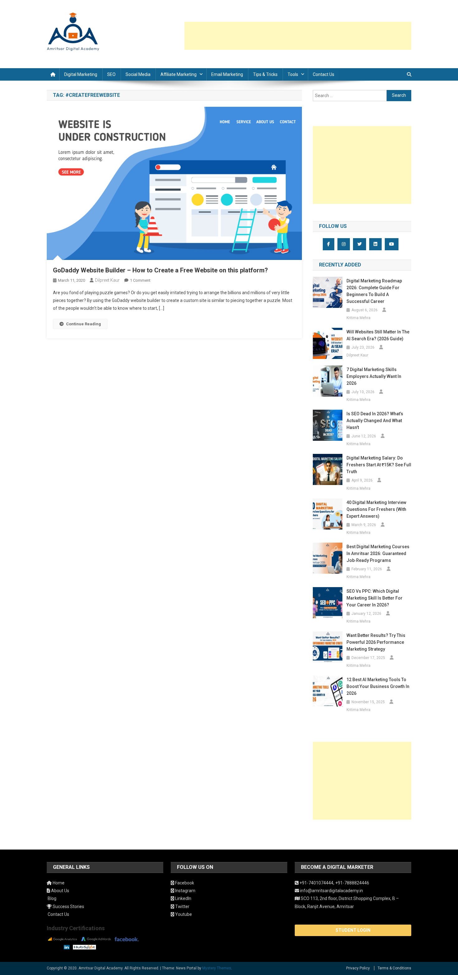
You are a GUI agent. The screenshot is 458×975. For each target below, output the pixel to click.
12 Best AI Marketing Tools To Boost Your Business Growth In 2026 (377, 686)
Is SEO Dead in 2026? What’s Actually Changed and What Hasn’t (374, 420)
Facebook (184, 882)
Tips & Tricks (265, 74)
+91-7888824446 (352, 882)
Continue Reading (83, 324)
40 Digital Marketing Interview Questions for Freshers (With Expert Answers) (376, 509)
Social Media (138, 74)
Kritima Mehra (358, 318)
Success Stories (68, 906)
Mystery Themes (216, 968)
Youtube (183, 914)
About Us (59, 890)
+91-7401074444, (316, 882)
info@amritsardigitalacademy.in (331, 890)
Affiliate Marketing (178, 74)
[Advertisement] (297, 36)
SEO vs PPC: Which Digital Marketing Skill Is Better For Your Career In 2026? (374, 598)
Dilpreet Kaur (107, 280)
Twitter (181, 906)
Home (58, 882)
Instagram (184, 890)
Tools (293, 74)
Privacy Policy (358, 968)
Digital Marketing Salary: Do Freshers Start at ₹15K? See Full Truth (378, 464)
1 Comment (140, 280)
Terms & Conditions (394, 968)
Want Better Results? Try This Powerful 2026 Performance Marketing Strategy (375, 642)
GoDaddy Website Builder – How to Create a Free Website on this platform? (160, 270)
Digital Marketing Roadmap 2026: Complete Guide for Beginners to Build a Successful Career (374, 291)
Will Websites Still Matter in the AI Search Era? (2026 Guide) (377, 335)
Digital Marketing (80, 74)
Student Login (353, 930)
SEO (111, 74)
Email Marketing (227, 74)
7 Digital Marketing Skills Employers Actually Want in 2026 (373, 376)
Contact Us (323, 74)
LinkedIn (182, 898)
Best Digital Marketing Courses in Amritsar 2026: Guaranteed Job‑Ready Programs (377, 553)
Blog (51, 898)
